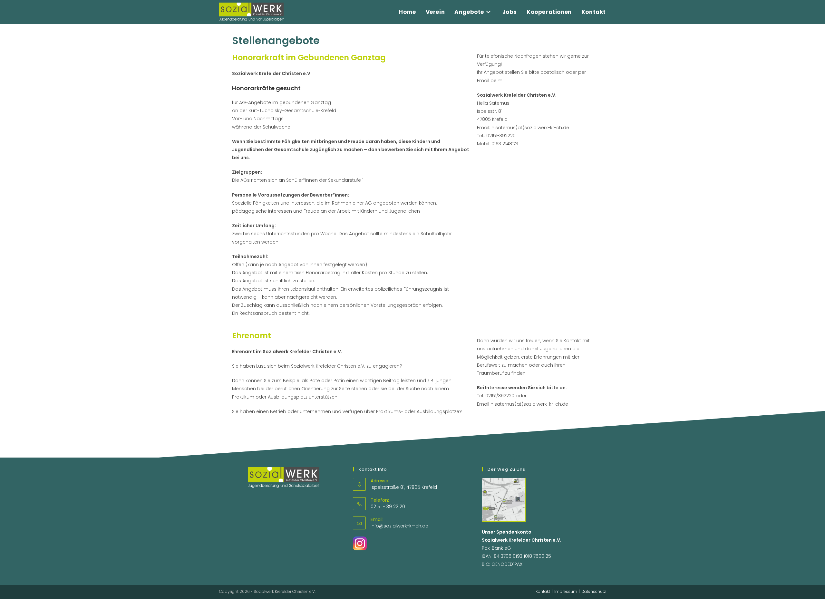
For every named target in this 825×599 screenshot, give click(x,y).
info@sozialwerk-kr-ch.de (399, 526)
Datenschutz (593, 591)
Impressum (565, 591)
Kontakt (543, 591)
